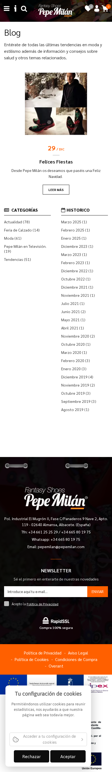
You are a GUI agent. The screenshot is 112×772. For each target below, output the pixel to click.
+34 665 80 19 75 (76, 531)
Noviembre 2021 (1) (78, 295)
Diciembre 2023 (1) (77, 246)
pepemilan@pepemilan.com (61, 546)
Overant (56, 665)
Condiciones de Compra (76, 659)
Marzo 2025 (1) (74, 221)
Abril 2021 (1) (72, 327)
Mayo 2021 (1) (73, 319)
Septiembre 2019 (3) (78, 401)
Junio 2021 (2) (73, 311)
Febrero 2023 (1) (75, 262)
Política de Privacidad (42, 604)
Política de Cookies (32, 659)
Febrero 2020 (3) (75, 360)
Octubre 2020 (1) (76, 344)
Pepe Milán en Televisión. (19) (25, 249)
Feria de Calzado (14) (22, 229)
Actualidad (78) (17, 221)
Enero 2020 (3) (73, 368)
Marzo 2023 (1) (74, 254)
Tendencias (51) (17, 259)
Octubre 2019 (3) (76, 393)
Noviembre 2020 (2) (78, 335)
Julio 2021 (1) (73, 303)
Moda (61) (12, 238)
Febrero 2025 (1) (75, 229)
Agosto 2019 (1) (75, 409)
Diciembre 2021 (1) (77, 287)
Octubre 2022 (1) (76, 278)
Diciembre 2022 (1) (77, 270)
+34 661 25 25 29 (43, 531)
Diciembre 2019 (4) (77, 376)
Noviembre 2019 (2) (78, 384)
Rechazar (31, 756)
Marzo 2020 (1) (74, 352)
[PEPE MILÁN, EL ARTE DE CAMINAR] (56, 10)
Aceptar (68, 756)
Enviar (98, 591)
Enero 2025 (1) (73, 238)
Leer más (56, 189)
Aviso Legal (78, 652)
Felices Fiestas (56, 161)
